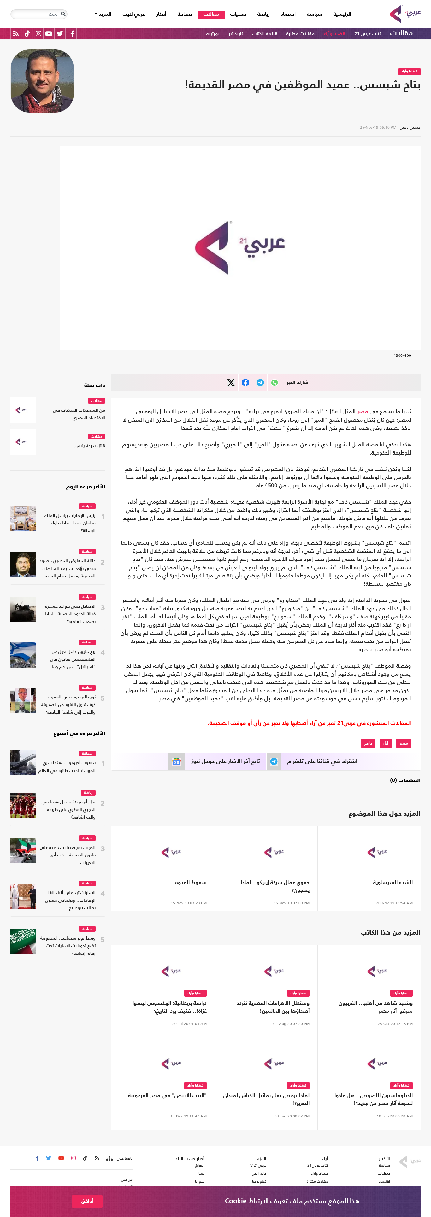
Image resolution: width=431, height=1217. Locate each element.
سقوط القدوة (191, 882)
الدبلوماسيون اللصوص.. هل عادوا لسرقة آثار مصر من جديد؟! (373, 1099)
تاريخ (368, 743)
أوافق (87, 1201)
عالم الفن (259, 1173)
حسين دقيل (410, 127)
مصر (362, 411)
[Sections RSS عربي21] (109, 1158)
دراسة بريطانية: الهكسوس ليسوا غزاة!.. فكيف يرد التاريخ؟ (170, 1007)
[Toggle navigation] (63, 14)
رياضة (263, 14)
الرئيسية (339, 14)
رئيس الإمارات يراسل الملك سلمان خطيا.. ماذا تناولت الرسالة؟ (70, 523)
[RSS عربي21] (16, 33)
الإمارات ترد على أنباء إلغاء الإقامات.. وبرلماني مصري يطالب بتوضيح (70, 900)
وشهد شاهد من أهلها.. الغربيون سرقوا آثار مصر (376, 1007)
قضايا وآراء (334, 34)
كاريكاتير (236, 34)
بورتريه (213, 34)
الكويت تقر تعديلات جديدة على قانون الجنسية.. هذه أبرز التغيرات (68, 855)
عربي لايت (134, 14)
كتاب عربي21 (317, 1165)
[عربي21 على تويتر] (60, 33)
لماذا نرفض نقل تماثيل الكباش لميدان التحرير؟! (266, 1099)
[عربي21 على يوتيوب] (48, 33)
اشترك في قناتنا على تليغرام (322, 761)
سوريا (199, 1181)
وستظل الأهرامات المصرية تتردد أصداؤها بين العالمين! (273, 1007)
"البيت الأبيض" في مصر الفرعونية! (166, 1095)
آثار (385, 743)
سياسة (314, 14)
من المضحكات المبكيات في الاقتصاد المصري (79, 414)
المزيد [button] (104, 14)
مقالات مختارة (300, 34)
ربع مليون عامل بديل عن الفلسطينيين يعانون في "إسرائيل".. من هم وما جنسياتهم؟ (73, 660)
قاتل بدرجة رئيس (90, 446)
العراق (199, 1165)
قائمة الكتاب (264, 34)
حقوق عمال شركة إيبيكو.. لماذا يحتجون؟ (275, 886)
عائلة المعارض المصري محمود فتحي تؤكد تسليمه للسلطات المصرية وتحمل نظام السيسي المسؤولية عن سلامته (67, 569)
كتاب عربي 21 (367, 34)
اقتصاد (288, 14)
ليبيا (201, 1173)
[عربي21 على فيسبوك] (72, 33)
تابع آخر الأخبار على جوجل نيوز (225, 761)
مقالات (211, 14)
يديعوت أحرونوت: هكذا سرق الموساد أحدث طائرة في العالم (67, 767)
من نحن (127, 1179)
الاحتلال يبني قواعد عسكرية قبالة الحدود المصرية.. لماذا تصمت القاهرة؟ (70, 614)
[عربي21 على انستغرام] (38, 33)
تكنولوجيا (259, 1181)
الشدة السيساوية (393, 882)
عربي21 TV (257, 1165)
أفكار (161, 14)
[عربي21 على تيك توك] (27, 33)
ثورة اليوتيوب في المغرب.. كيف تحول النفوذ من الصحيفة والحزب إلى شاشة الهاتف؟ (68, 705)
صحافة (185, 14)
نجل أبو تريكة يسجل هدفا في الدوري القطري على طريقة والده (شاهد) (69, 810)
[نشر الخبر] (231, 382)
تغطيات (238, 14)
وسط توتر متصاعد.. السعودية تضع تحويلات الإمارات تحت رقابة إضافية (68, 946)
